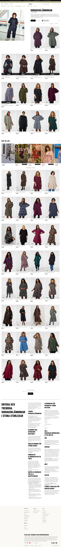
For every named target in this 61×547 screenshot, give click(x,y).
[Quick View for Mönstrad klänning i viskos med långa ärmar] (15, 132)
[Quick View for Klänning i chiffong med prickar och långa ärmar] (15, 299)
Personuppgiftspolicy (26, 545)
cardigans (50, 458)
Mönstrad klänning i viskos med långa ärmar (6, 132)
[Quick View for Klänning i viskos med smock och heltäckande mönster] (15, 105)
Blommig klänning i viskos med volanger (6, 272)
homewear (30, 452)
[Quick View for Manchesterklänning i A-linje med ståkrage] (29, 381)
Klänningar (25, 518)
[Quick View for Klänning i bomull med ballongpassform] (59, 381)
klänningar (32, 416)
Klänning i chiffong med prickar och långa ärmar (6, 299)
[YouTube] (56, 542)
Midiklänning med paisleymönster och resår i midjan (22, 272)
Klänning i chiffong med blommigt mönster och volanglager (36, 354)
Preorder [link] (28, 6)
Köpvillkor (32, 545)
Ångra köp (44, 522)
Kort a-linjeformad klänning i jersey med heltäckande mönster (22, 300)
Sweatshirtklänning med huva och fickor (35, 272)
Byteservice (44, 512)
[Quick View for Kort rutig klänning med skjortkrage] (59, 299)
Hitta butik (44, 517)
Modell (52, 23)
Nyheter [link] (8, 6)
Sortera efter (56, 23)
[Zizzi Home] (30, 3)
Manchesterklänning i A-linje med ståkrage (21, 381)
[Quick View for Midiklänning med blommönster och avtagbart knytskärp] (59, 246)
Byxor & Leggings (26, 515)
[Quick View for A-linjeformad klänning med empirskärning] (59, 354)
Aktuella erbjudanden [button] (18, 6)
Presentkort (44, 518)
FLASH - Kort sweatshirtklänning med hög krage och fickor (36, 49)
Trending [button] (12, 6)
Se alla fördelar (35, 512)
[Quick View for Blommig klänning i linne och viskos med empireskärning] (15, 354)
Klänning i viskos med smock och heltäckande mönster (7, 105)
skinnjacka (48, 444)
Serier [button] (24, 6)
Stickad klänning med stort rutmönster (5, 77)
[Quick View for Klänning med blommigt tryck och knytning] (15, 327)
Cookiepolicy (36, 545)
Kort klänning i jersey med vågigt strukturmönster (21, 77)
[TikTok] (54, 542)
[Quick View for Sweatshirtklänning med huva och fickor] (44, 272)
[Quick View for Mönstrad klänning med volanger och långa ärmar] (29, 219)
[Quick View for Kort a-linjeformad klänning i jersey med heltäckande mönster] (29, 299)
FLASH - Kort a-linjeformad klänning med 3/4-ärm (50, 132)
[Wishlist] (43, 27)
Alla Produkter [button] (3, 6)
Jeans (25, 522)
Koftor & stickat (26, 517)
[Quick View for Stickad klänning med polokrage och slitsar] (29, 192)
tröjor (47, 458)
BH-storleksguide (45, 515)
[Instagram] (51, 542)
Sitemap (40, 545)
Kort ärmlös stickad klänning (19, 132)
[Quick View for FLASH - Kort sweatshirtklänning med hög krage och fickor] (44, 48)
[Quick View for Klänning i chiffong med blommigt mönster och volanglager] (44, 354)
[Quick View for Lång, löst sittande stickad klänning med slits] (15, 192)
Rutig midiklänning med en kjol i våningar (49, 77)
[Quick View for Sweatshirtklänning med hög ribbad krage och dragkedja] (44, 219)
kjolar (31, 470)
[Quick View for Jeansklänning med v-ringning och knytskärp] (29, 354)
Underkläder (26, 520)
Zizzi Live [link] (35, 6)
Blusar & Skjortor (26, 512)
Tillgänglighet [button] (44, 520)
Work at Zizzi (26, 528)
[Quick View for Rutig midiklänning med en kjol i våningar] (59, 77)
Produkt (49, 23)
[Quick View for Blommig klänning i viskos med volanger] (15, 272)
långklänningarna (33, 427)
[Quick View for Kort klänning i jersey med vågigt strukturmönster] (29, 77)
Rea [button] (31, 6)
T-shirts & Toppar (26, 510)
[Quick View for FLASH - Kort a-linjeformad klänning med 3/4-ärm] (44, 104)
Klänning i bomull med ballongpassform (49, 381)
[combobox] (47, 4)
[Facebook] (53, 542)
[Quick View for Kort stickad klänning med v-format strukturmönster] (29, 104)
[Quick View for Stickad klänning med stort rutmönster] (15, 77)
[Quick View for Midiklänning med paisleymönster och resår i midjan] (29, 272)
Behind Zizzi (26, 525)
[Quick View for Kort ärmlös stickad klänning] (29, 132)
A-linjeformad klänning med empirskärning (6, 381)
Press (25, 527)
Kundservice (44, 510)
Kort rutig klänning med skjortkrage (49, 299)
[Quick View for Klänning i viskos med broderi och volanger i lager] (29, 327)
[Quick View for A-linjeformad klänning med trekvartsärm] (29, 246)
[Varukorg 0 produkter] (59, 4)
